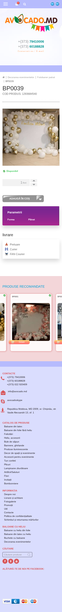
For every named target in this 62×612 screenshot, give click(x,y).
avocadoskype (14, 400)
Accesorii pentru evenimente (19, 457)
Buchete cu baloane (14, 538)
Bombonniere (11, 483)
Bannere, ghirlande (14, 445)
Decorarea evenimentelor (17, 541)
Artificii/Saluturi (12, 472)
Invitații (7, 479)
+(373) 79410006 (16, 377)
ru (52, 4)
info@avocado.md (17, 391)
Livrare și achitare (13, 498)
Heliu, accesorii (12, 438)
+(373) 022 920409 (17, 384)
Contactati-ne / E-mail (31, 51)
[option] (31, 322)
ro (57, 4)
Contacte (9, 512)
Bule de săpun (11, 441)
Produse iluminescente (16, 449)
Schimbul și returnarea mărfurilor (21, 519)
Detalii (22, 342)
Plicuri (7, 464)
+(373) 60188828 (16, 380)
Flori (6, 476)
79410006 (31, 41)
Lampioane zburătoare (16, 468)
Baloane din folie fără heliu (18, 430)
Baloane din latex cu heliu (17, 534)
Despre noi (10, 494)
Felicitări (8, 434)
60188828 (31, 46)
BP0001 (15, 297)
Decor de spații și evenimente (19, 453)
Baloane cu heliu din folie (17, 530)
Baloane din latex (13, 426)
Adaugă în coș (19, 198)
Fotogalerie (10, 501)
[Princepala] (3, 77)
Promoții (8, 505)
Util (5, 508)
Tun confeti (10, 460)
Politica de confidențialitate (18, 516)
